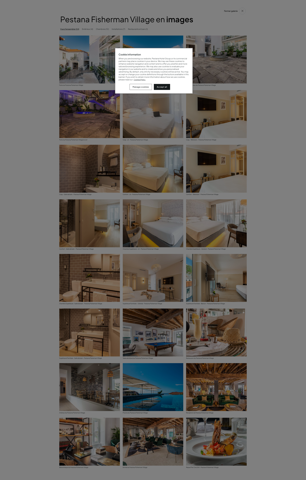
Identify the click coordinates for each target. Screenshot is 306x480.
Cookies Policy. (140, 80)
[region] (154, 71)
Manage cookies (141, 87)
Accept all (162, 87)
